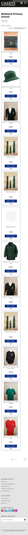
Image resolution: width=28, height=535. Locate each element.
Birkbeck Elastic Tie (11, 192)
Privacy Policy (5, 486)
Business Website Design (10, 530)
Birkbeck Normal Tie (10, 332)
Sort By (11, 28)
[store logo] (8, 5)
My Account (4, 498)
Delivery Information (8, 484)
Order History (5, 500)
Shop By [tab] (4, 21)
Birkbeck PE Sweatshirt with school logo (11, 367)
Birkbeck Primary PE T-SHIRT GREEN (11, 402)
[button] (10, 63)
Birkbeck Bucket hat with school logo (11, 87)
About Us (4, 481)
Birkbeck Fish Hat (11, 227)
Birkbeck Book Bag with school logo (11, 52)
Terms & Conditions (7, 488)
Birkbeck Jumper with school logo (11, 297)
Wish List (4, 503)
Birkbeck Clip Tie (10, 157)
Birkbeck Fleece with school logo (11, 262)
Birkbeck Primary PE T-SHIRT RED (11, 437)
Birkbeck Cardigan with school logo (10, 122)
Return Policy (5, 491)
